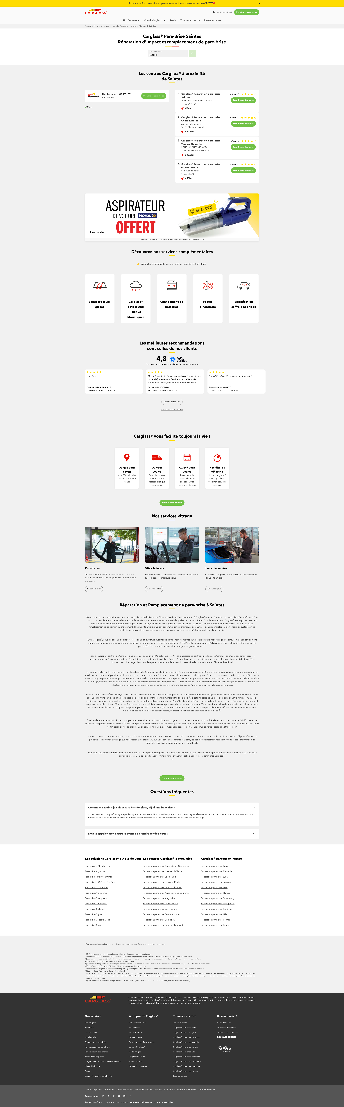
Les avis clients (226, 1037)
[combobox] (168, 54)
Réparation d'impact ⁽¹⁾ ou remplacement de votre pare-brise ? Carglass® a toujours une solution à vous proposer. (110, 578)
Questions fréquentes (172, 792)
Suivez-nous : (92, 1096)
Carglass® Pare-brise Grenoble (186, 1057)
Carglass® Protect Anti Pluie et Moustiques (103, 1062)
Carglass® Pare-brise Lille (184, 1052)
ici (209, 964)
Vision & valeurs (136, 1033)
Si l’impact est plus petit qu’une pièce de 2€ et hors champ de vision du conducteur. (119, 954)
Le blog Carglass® (137, 1047)
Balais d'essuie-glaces (100, 304)
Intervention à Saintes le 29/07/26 (223, 391)
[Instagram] (103, 1096)
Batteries (88, 1071)
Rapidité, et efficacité (217, 470)
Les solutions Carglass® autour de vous (113, 858)
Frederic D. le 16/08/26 (220, 387)
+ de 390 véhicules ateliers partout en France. (127, 478)
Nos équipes (134, 1028)
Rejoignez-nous (212, 20)
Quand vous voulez (187, 470)
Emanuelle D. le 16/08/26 (99, 387)
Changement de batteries (171, 304)
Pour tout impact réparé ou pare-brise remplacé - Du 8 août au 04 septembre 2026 (172, 239)
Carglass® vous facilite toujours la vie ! (172, 437)
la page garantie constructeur (122, 961)
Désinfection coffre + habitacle (243, 304)
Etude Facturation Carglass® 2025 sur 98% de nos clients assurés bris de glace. (116, 966)
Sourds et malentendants (228, 1033)
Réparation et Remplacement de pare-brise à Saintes (172, 605)
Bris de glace (90, 1023)
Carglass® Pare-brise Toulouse (186, 1037)
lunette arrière (146, 627)
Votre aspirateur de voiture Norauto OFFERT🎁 (192, 3)
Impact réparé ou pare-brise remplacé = (172, 3)
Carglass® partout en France (222, 858)
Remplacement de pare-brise (97, 1047)
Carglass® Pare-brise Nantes (185, 1047)
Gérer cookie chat (206, 1090)
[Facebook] (108, 1096)
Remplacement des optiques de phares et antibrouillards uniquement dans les (139, 956)
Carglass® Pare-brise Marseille (186, 1042)
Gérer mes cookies (186, 1090)
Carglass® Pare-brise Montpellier (187, 1062)
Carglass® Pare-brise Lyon (184, 1033)
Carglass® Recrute (137, 1057)
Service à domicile (181, 1023)
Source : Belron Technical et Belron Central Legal (106, 971)
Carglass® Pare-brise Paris (184, 1028)
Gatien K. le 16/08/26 (158, 387)
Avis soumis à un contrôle (172, 410)
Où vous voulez (157, 470)
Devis (173, 20)
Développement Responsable (142, 1042)
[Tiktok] (129, 1096)
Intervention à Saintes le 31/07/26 (162, 391)
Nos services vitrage (172, 516)
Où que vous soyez (127, 470)
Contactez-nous (224, 1023)
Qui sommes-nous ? (137, 1023)
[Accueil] (98, 1000)
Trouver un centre (190, 20)
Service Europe (135, 1062)
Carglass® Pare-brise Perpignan (186, 1066)
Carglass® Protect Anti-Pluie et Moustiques (135, 309)
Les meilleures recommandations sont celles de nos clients (172, 346)
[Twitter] (113, 1096)
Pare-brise (92, 568)
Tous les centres (180, 1076)
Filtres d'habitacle (208, 304)
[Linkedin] (124, 1096)
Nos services (93, 1016)
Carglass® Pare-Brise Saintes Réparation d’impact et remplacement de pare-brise (172, 39)
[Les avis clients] (238, 1048)
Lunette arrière (216, 568)
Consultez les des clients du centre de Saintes (172, 365)
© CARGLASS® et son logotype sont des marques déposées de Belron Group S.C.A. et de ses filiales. (129, 1102)
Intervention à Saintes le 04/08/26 (101, 391)
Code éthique (135, 1052)
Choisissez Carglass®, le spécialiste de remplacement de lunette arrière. (231, 576)
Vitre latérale (154, 568)
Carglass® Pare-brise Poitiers (185, 1071)
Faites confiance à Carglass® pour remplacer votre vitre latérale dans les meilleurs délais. (171, 576)
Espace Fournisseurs (138, 1066)
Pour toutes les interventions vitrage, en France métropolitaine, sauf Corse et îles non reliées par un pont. (126, 944)
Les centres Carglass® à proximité (167, 858)
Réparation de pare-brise (96, 1042)
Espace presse (135, 1037)
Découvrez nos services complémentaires (172, 252)
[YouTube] (119, 1096)
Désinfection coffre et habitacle (98, 1076)
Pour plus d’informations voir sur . (110, 961)
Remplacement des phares (96, 1052)
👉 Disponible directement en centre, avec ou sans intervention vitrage (172, 264)
